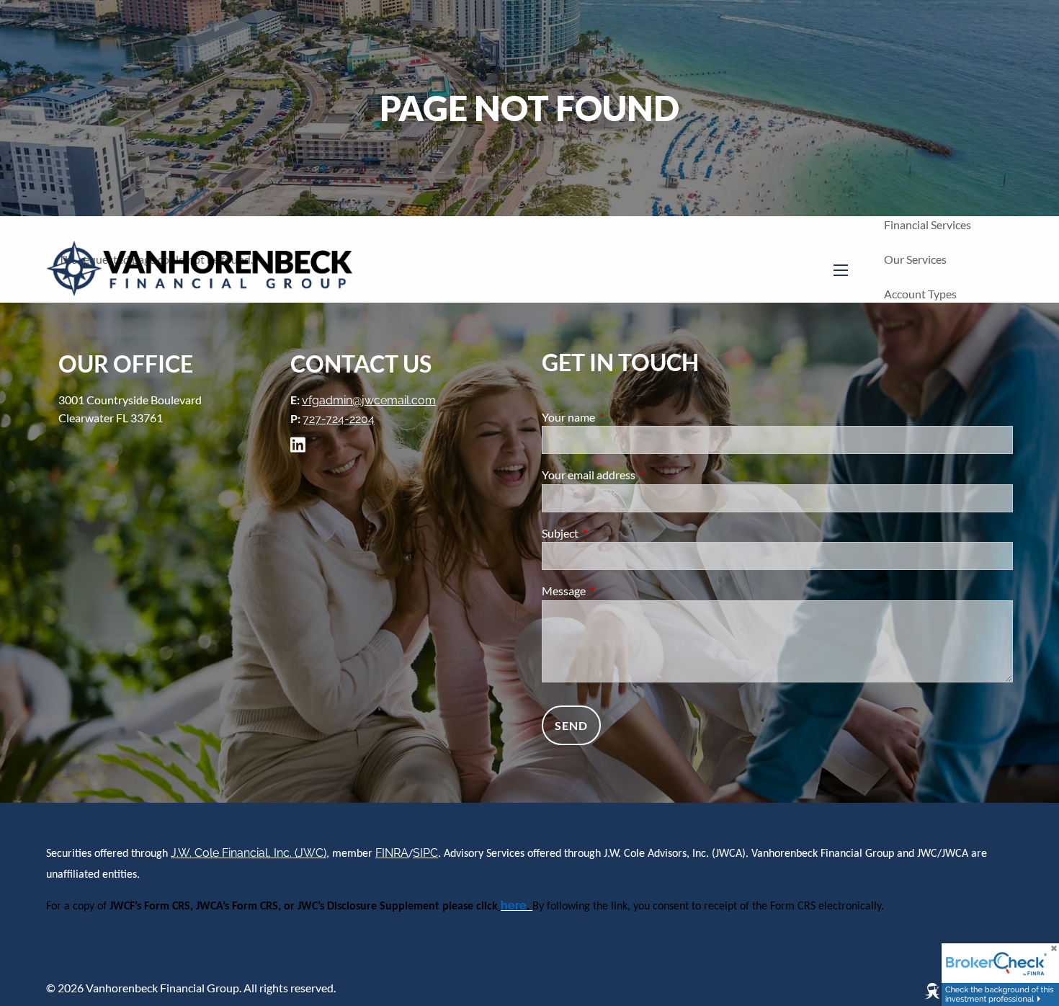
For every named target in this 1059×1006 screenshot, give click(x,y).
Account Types (920, 294)
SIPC (425, 853)
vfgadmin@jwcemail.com (369, 400)
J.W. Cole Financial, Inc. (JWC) (248, 853)
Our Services (915, 259)
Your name (620, 417)
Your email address (640, 474)
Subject (612, 533)
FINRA (391, 853)
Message (615, 590)
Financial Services (927, 224)
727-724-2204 (339, 419)
